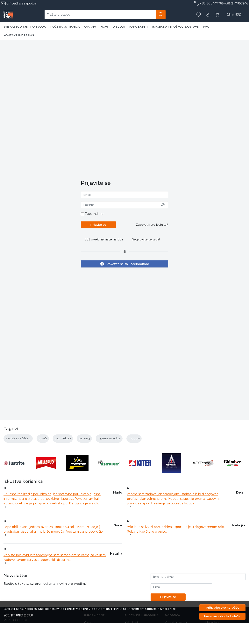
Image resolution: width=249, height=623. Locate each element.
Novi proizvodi (113, 26)
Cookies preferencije (18, 615)
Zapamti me (94, 214)
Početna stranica (65, 26)
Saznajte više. (167, 609)
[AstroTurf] (109, 470)
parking (84, 438)
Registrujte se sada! (146, 239)
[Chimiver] (235, 470)
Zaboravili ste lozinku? (152, 224)
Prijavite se (98, 224)
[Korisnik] (208, 15)
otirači (43, 438)
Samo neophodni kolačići (222, 616)
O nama (90, 26)
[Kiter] (140, 470)
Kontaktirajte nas (19, 35)
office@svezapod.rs (21, 3)
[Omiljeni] (198, 15)
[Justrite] (15, 470)
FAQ (206, 26)
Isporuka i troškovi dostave (175, 26)
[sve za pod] (8, 14)
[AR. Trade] (203, 470)
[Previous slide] (7, 463)
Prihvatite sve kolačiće (222, 607)
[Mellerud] (46, 470)
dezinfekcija (63, 438)
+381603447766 (212, 3)
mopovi (134, 438)
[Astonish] (172, 470)
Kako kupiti (138, 26)
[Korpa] (217, 15)
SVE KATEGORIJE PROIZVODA (25, 26)
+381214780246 (236, 3)
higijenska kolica (109, 438)
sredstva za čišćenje (19, 438)
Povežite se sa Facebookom (128, 264)
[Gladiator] (77, 470)
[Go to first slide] (241, 463)
